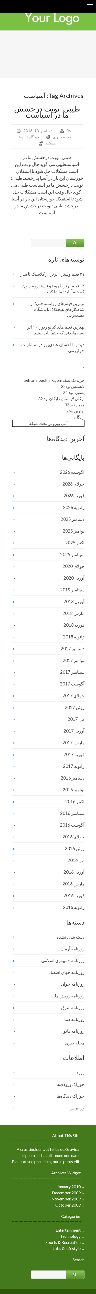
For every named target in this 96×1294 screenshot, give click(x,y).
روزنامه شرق (72, 1007)
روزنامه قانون (72, 1031)
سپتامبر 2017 (72, 672)
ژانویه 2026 (73, 507)
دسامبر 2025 (72, 519)
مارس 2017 (73, 742)
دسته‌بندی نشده (70, 937)
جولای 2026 (73, 484)
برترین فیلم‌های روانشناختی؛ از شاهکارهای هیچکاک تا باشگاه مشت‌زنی (57, 309)
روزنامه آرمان (72, 948)
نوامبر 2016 (73, 789)
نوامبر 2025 (73, 531)
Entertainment (68, 1230)
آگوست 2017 (72, 684)
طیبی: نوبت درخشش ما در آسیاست (47, 111)
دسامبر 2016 (72, 778)
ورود (80, 1072)
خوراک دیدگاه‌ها (70, 1096)
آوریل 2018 (73, 601)
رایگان (79, 416)
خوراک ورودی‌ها (70, 1084)
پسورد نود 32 (73, 392)
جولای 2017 (73, 695)
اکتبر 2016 (74, 801)
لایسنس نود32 (72, 386)
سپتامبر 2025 (72, 554)
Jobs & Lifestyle (67, 1248)
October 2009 (68, 1204)
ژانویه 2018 (73, 636)
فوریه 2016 (73, 895)
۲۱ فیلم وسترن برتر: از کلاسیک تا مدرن (50, 274)
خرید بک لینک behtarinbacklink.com (54, 380)
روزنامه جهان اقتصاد (66, 972)
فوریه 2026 (73, 495)
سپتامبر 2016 (72, 813)
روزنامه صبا (74, 1019)
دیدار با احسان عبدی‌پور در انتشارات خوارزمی (52, 347)
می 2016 (76, 860)
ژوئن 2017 (74, 707)
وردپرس (76, 1107)
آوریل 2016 (73, 872)
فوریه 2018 (73, 625)
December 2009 (66, 1192)
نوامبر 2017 (73, 660)
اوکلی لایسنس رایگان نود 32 (61, 398)
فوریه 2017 (73, 754)
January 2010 (69, 1186)
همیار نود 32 (74, 404)
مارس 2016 (73, 883)
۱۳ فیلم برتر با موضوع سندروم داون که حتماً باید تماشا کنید (53, 288)
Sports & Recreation (63, 1242)
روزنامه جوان (72, 984)
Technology (70, 1236)
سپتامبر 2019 (72, 589)
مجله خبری (62, 136)
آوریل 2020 (73, 578)
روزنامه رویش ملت (67, 995)
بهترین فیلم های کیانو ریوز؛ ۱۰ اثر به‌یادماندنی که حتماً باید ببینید (55, 329)
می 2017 (76, 719)
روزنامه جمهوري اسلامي (62, 960)
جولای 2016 (73, 836)
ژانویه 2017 (73, 766)
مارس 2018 (73, 613)
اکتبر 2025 (74, 542)
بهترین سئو (75, 410)
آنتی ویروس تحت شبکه (48, 423)
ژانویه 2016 (73, 907)
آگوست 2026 (72, 472)
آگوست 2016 (72, 825)
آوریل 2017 (73, 731)
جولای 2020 (73, 566)
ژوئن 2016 (74, 848)
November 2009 (66, 1198)
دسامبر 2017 (72, 648)
